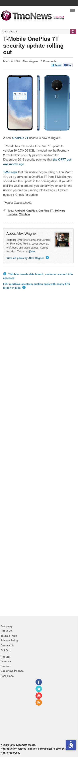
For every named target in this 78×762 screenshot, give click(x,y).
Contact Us (7, 645)
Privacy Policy (9, 640)
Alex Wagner (30, 61)
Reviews (6, 661)
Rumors (5, 666)
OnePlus (31, 210)
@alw (32, 251)
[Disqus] (38, 454)
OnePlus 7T (20, 138)
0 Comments (48, 61)
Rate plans (7, 676)
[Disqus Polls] (38, 350)
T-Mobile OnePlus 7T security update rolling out (33, 45)
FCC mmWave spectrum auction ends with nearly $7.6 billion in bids (36, 286)
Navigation (72, 11)
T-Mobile (24, 214)
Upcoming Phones (12, 671)
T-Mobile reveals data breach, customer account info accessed (38, 276)
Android (20, 210)
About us (6, 630)
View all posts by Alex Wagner (27, 258)
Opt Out (5, 650)
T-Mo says (10, 172)
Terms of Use (9, 635)
